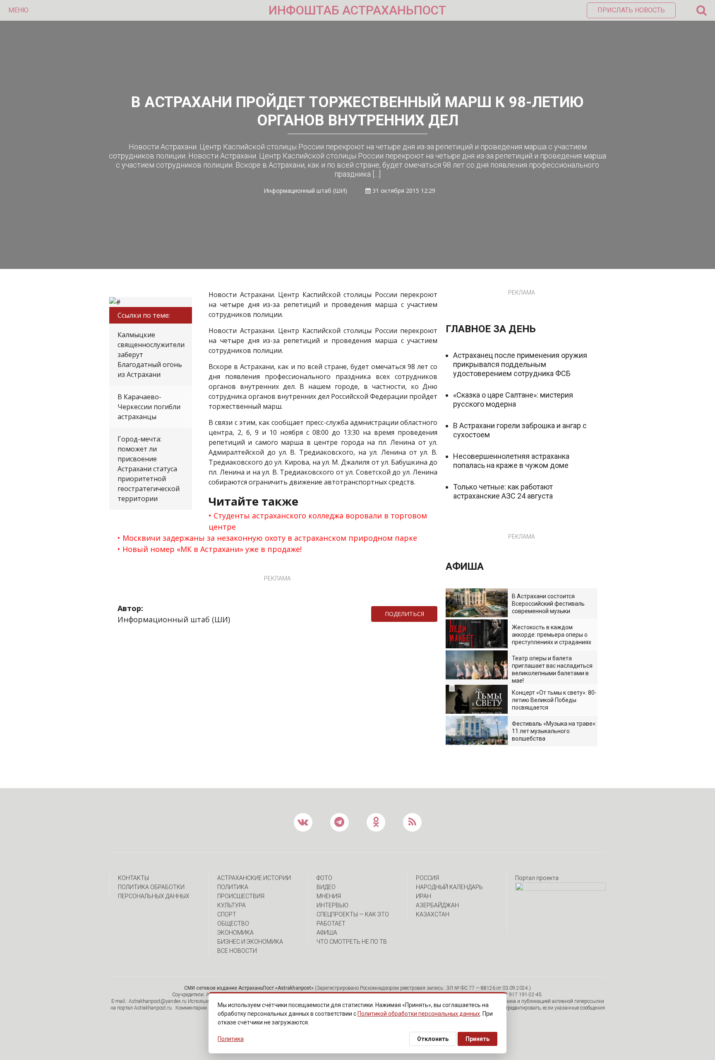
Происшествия (240, 896)
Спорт (226, 914)
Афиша (327, 932)
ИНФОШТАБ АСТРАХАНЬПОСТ (357, 10)
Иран (423, 896)
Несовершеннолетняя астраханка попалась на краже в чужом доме (511, 461)
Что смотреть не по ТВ (352, 941)
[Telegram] (441, 614)
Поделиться (404, 614)
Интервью (332, 905)
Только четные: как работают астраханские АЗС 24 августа (503, 491)
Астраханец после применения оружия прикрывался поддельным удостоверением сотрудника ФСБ (520, 364)
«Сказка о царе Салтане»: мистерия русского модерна (513, 399)
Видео (326, 887)
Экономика (235, 932)
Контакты (133, 878)
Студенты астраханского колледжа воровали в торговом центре (318, 521)
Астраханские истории (254, 878)
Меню (18, 10)
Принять (477, 1039)
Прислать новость (631, 10)
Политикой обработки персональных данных (419, 1013)
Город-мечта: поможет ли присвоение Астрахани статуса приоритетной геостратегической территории (149, 468)
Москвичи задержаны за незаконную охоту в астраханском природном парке (269, 538)
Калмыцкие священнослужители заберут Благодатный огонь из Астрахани (151, 354)
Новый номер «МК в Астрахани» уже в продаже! (212, 549)
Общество (233, 923)
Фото (324, 878)
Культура (231, 905)
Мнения (329, 896)
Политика (232, 887)
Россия (427, 878)
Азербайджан (437, 905)
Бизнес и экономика (250, 941)
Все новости (237, 950)
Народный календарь (449, 887)
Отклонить (433, 1039)
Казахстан (432, 914)
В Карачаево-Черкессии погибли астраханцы (149, 406)
